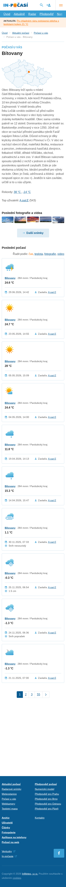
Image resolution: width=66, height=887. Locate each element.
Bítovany (10, 278)
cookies (17, 878)
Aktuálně (19, 14)
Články (6, 827)
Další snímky (34, 232)
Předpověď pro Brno (46, 798)
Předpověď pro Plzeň (46, 808)
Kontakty (40, 817)
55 (38, 694)
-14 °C (27, 192)
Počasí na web (10, 842)
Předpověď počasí (46, 784)
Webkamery (8, 803)
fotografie (50, 253)
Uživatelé (7, 822)
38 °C (17, 192)
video (60, 253)
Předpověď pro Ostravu (48, 803)
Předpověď (47, 14)
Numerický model (44, 789)
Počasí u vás (41, 32)
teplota (38, 253)
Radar (32, 14)
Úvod (7, 14)
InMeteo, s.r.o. (30, 873)
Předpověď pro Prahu (47, 794)
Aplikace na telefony (14, 837)
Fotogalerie (8, 832)
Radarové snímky (11, 789)
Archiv (6, 817)
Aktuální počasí (20, 32)
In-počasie (7, 856)
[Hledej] (41, 5)
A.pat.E (24, 200)
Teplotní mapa (10, 808)
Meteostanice (9, 794)
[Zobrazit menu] (60, 5)
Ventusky (7, 851)
